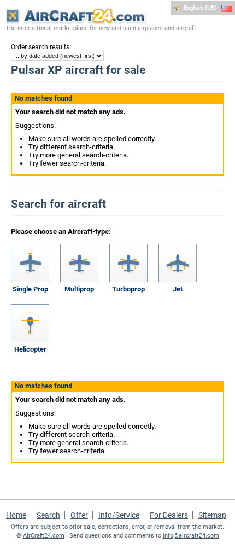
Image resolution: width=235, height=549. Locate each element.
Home (16, 515)
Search (48, 515)
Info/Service (118, 515)
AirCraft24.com (43, 535)
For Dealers (169, 515)
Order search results (40, 47)
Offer (79, 515)
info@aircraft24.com (191, 535)
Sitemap (212, 515)
